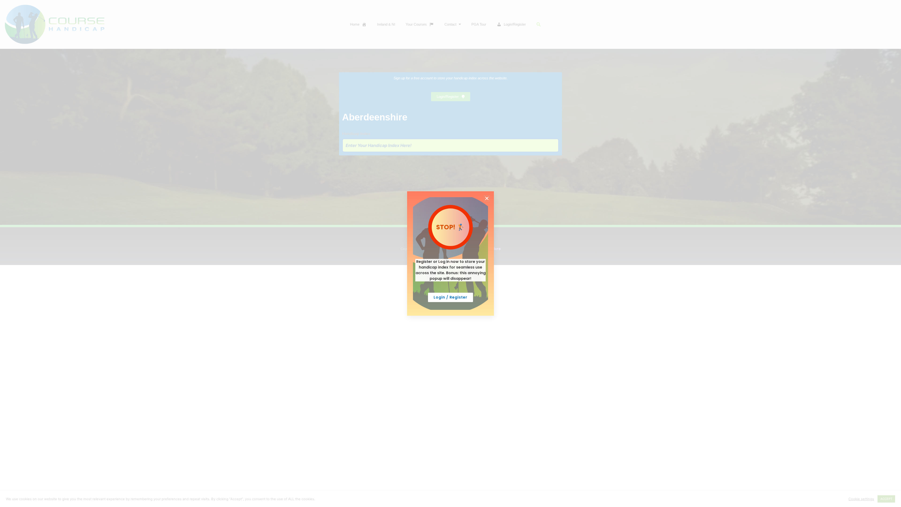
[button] (487, 198)
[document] (450, 253)
